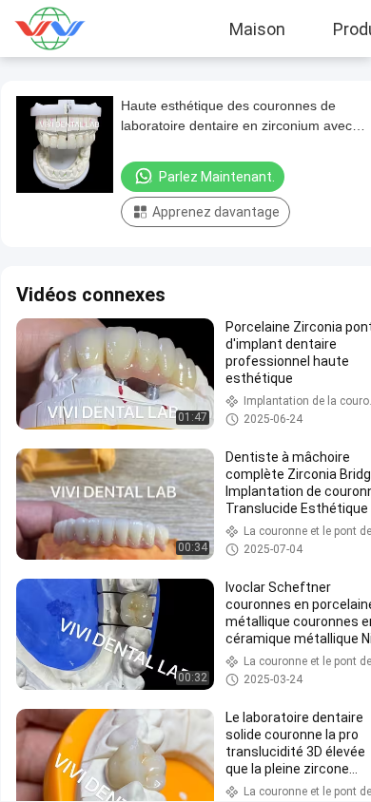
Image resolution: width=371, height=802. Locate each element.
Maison (257, 28)
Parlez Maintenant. (217, 176)
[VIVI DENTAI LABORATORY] (62, 28)
